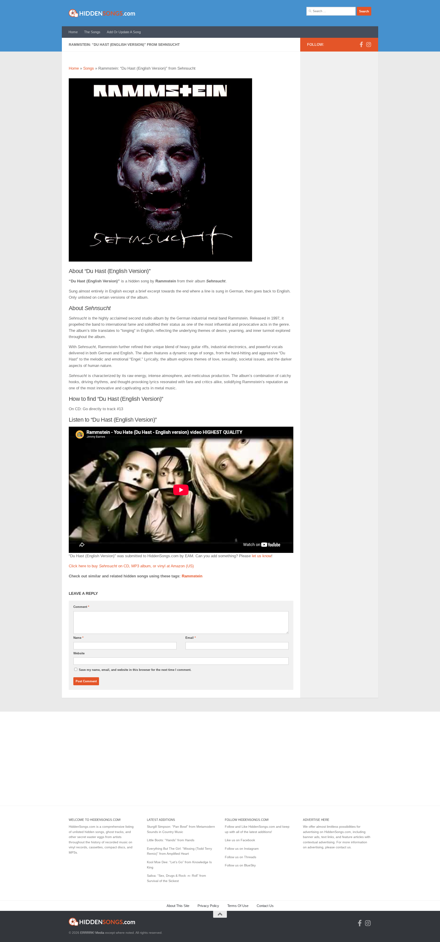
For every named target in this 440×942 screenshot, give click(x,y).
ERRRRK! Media (92, 932)
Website (79, 653)
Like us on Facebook (240, 840)
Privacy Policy (208, 906)
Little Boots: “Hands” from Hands (170, 840)
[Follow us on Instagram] (368, 44)
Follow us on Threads (240, 857)
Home (73, 32)
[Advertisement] (339, 137)
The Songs (92, 32)
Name (78, 637)
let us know (261, 556)
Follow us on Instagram (242, 848)
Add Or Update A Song (124, 32)
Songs (88, 68)
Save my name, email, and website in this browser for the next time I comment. (135, 670)
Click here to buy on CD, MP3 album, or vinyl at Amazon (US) (131, 566)
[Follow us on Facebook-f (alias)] (361, 44)
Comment (81, 607)
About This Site (178, 906)
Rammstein (192, 576)
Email (190, 637)
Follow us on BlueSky (240, 865)
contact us (343, 847)
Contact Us (265, 906)
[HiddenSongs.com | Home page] (102, 13)
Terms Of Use (237, 906)
